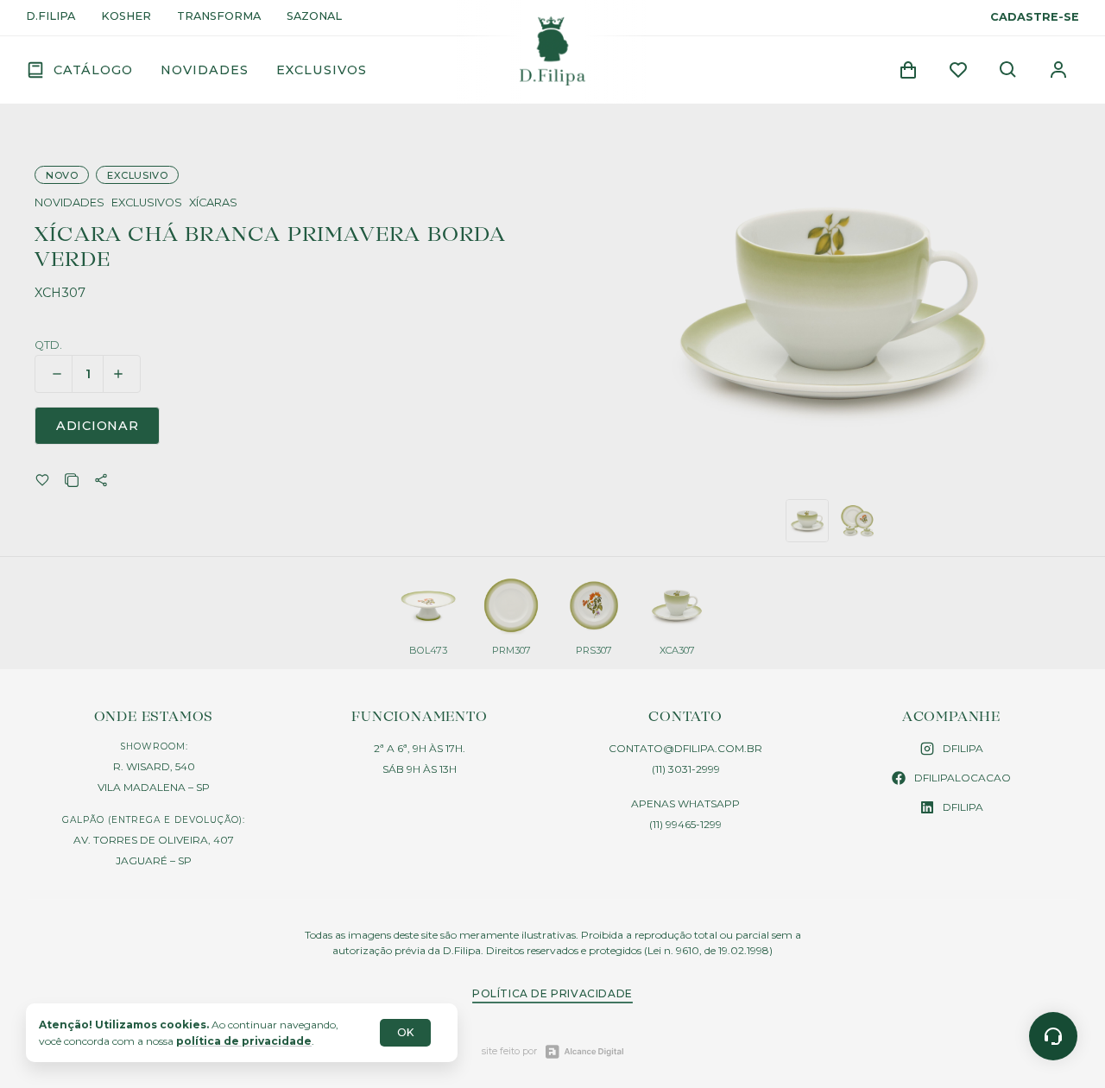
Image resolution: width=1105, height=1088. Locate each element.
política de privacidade (244, 1040)
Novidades (205, 70)
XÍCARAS (213, 203)
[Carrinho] (908, 70)
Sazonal (314, 16)
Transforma (219, 16)
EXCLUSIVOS (146, 203)
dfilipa (963, 748)
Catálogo (93, 70)
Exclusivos (321, 70)
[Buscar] (1008, 70)
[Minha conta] (1058, 70)
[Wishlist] (958, 70)
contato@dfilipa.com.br (685, 748)
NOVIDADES (69, 203)
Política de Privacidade (552, 993)
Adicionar (97, 425)
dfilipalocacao (962, 777)
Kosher (126, 16)
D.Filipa (50, 16)
